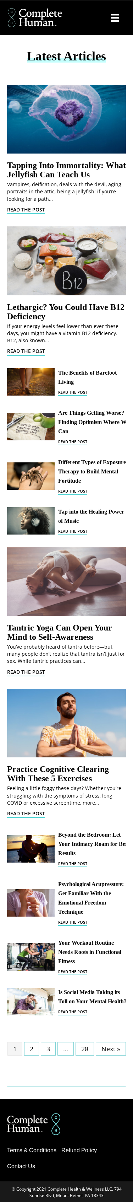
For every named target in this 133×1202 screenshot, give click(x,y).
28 (84, 1049)
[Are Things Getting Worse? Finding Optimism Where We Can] (31, 426)
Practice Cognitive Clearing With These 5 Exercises (58, 773)
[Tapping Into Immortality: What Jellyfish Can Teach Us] (66, 119)
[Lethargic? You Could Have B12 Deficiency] (66, 260)
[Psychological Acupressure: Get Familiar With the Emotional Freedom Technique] (31, 903)
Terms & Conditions (31, 1150)
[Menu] (115, 18)
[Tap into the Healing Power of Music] (31, 521)
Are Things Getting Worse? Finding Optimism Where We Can (93, 422)
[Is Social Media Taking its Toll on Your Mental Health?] (31, 1001)
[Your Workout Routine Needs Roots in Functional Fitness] (31, 957)
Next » (110, 1049)
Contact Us (21, 1166)
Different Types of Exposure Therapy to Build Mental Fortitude (92, 471)
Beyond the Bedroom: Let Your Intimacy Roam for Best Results (93, 844)
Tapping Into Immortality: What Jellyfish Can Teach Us (66, 170)
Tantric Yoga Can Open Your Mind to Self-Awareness (59, 632)
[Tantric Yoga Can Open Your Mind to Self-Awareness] (66, 581)
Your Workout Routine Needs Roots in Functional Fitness (89, 952)
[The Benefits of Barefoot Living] (31, 382)
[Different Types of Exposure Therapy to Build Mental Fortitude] (31, 476)
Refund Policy (79, 1150)
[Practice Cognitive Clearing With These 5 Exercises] (66, 723)
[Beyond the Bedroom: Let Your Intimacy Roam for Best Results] (31, 849)
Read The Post (26, 209)
